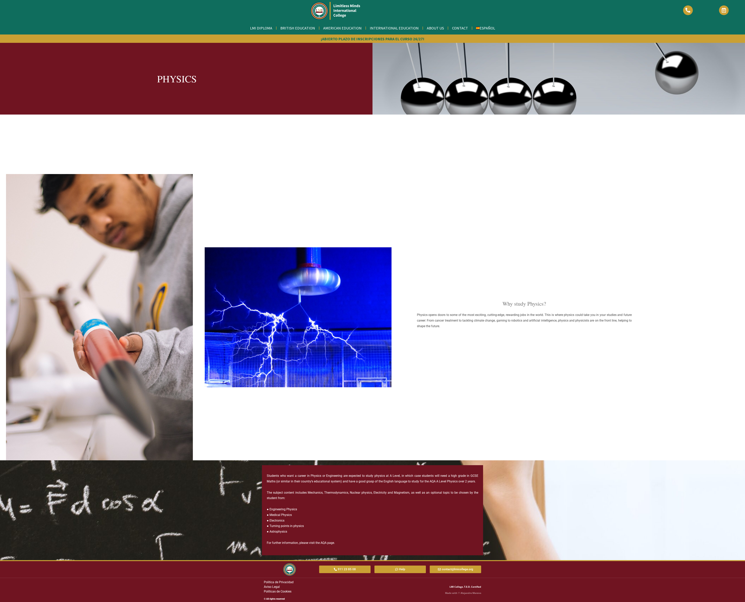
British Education (297, 28)
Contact (460, 28)
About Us (435, 28)
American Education (342, 28)
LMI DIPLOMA (261, 28)
